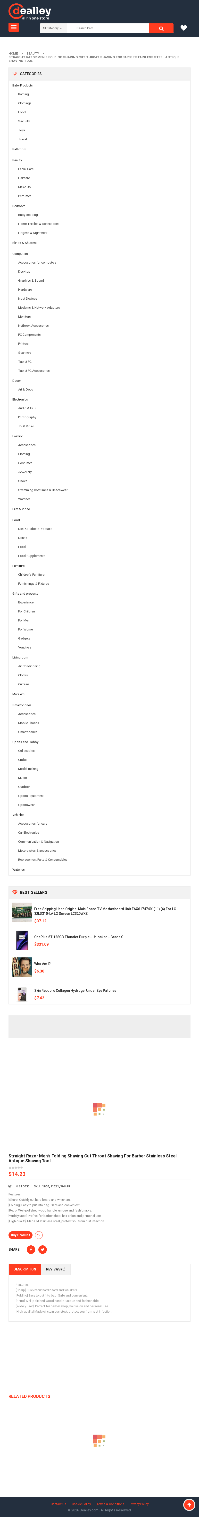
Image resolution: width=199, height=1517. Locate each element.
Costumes (25, 463)
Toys (21, 130)
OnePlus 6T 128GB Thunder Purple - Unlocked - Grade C (78, 937)
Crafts (22, 760)
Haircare (24, 178)
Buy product (20, 1235)
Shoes (22, 481)
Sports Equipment (31, 796)
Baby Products (22, 85)
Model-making (28, 769)
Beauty (32, 53)
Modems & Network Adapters (39, 307)
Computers (20, 254)
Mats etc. (18, 694)
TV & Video (26, 426)
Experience (25, 602)
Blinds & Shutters (24, 243)
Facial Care (25, 169)
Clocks (23, 675)
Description (25, 1269)
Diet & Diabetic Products (35, 529)
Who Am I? (42, 964)
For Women (26, 629)
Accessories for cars (32, 823)
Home (13, 53)
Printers (23, 343)
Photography (27, 417)
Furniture (18, 566)
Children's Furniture (31, 574)
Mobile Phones (28, 723)
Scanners (25, 352)
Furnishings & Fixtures (33, 583)
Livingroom (20, 657)
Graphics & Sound (31, 280)
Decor (16, 380)
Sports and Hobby (25, 742)
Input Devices (27, 298)
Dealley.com (89, 1510)
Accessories (27, 445)
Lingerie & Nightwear (32, 233)
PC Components (29, 334)
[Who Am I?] (22, 967)
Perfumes (25, 196)
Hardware (25, 289)
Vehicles (18, 815)
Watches (24, 499)
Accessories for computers (37, 262)
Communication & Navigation (38, 841)
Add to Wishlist (39, 1235)
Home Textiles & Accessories (38, 224)
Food (22, 112)
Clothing (24, 454)
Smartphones (22, 705)
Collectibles (26, 751)
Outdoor (24, 787)
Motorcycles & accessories (37, 850)
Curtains (24, 684)
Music (22, 778)
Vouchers (25, 647)
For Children (26, 611)
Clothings (25, 103)
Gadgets (24, 638)
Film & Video (21, 509)
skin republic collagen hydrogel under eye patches (75, 990)
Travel (22, 139)
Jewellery (25, 472)
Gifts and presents (25, 593)
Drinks (22, 538)
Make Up (24, 187)
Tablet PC (25, 361)
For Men (24, 620)
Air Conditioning (29, 666)
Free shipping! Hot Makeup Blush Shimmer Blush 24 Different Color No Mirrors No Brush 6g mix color (99, 1463)
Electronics (20, 399)
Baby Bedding (28, 215)
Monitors (24, 316)
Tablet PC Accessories (34, 370)
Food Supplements (31, 556)
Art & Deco (25, 389)
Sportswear (26, 805)
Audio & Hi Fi (27, 408)
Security (24, 121)
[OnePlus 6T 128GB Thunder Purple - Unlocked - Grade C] (22, 940)
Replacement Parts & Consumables (42, 859)
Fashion (18, 436)
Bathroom (19, 149)
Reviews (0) (56, 1269)
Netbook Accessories (33, 325)
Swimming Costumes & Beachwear (42, 490)
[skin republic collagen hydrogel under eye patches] (22, 994)
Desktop (24, 271)
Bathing (23, 94)
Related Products (29, 1396)
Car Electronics (28, 832)
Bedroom (18, 206)
